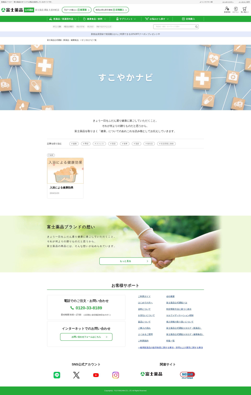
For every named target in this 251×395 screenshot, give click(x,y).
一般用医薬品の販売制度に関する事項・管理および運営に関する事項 (170, 347)
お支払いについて (146, 315)
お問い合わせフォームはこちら (86, 337)
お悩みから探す (157, 19)
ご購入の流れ (144, 328)
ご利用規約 (143, 341)
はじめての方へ (228, 2)
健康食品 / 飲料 (94, 19)
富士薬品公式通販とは (176, 303)
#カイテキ (80, 27)
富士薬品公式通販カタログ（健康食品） (185, 334)
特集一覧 (170, 341)
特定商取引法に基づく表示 (178, 309)
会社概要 (170, 296)
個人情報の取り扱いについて (179, 322)
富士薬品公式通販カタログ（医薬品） (184, 328)
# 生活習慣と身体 (166, 144)
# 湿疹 (136, 144)
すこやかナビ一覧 (89, 40)
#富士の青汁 (69, 27)
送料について (144, 309)
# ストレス (99, 144)
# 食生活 (149, 144)
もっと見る (125, 261)
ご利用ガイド (144, 296)
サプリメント (126, 19)
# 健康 (74, 144)
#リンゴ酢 (57, 27)
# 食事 (124, 144)
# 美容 (113, 144)
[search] (196, 26)
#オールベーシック (104, 27)
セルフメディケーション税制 (179, 315)
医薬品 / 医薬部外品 (63, 19)
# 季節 (85, 144)
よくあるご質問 (244, 2)
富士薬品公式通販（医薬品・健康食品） (63, 40)
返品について (144, 322)
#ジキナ (91, 27)
